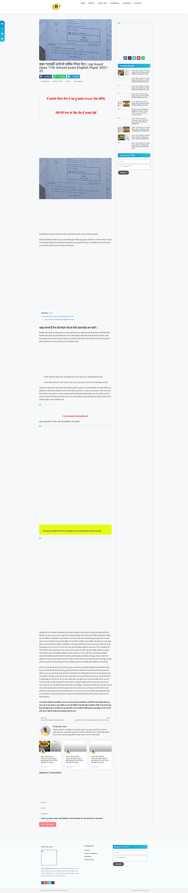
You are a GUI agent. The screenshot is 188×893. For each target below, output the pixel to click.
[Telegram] (49, 882)
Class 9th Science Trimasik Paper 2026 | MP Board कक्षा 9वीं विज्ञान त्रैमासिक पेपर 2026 (49, 759)
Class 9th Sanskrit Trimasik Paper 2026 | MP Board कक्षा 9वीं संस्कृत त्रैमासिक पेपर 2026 (74, 759)
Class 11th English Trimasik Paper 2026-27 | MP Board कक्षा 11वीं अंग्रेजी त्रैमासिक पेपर (141, 137)
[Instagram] (52, 882)
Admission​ (127, 3)
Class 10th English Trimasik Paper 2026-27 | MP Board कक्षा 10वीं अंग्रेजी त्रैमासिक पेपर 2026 (141, 145)
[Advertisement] (75, 143)
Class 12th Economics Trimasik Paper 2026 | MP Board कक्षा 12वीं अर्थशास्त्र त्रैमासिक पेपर (140, 121)
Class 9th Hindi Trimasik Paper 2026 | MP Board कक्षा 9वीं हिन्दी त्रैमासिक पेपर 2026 (140, 95)
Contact (86, 850)
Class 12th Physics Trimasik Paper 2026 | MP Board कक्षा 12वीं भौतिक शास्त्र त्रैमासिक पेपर (141, 129)
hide (50, 313)
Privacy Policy (89, 860)
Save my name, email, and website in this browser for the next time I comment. (72, 818)
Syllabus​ (137, 3)
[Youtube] (46, 882)
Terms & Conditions (90, 853)
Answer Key (114, 3)
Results (91, 3)
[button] (146, 3)
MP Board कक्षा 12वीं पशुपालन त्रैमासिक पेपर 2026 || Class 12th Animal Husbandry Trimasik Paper (140, 112)
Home (83, 3)
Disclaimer (87, 856)
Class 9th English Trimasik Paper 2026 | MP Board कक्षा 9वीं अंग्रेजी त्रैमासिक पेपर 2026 (100, 759)
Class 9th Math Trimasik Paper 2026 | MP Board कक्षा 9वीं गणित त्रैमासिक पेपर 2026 (140, 103)
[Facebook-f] (42, 882)
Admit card (102, 3)
